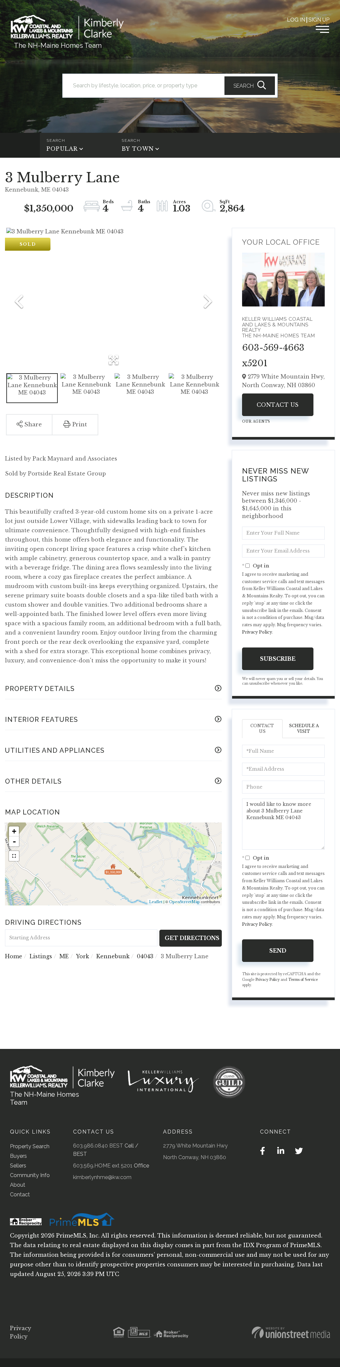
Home (13, 956)
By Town (138, 148)
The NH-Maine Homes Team (58, 45)
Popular (62, 148)
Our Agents (256, 421)
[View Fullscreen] (14, 856)
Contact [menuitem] (20, 1194)
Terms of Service (303, 980)
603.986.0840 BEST (98, 1146)
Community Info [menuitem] (30, 1175)
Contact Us (278, 404)
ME (64, 956)
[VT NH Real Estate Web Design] (291, 1332)
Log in (296, 20)
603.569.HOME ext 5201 (102, 1165)
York (82, 956)
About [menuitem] (17, 1185)
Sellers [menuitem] (18, 1165)
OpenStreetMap (184, 901)
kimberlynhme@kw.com (102, 1177)
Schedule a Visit (304, 728)
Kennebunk (112, 956)
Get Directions (192, 938)
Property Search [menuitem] (29, 1146)
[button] (249, 85)
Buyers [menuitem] (18, 1156)
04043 (145, 956)
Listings (41, 956)
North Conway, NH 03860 (194, 1157)
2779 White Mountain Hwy (195, 1146)
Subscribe (278, 658)
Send (277, 950)
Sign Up (318, 20)
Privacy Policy (257, 632)
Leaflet (155, 901)
